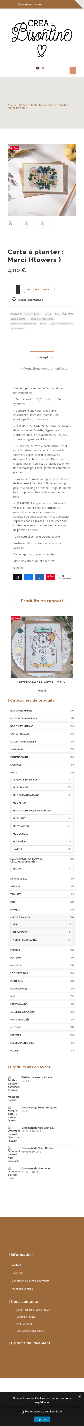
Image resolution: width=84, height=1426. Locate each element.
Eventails (15, 764)
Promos (15, 909)
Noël (57, 313)
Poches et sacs (19, 973)
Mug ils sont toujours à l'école (32, 810)
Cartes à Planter (29, 105)
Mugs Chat (19, 818)
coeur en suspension (22, 1011)
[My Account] (29, 70)
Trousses (15, 894)
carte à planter (18, 318)
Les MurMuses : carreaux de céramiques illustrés (26, 860)
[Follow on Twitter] (64, 5)
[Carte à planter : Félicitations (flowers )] (79, 713)
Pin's (12, 901)
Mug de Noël (20, 833)
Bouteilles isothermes (23, 718)
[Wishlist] (35, 70)
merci (43, 323)
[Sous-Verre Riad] (5, 713)
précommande (18, 1004)
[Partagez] (28, 577)
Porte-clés (16, 980)
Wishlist (16, 1265)
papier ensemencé (61, 323)
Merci (43, 105)
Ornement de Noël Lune (35, 1168)
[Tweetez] (17, 577)
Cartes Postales (19, 733)
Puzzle (14, 1050)
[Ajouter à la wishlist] (58, 690)
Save (16, 148)
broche (17, 868)
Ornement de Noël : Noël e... (38, 1148)
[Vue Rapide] (51, 687)
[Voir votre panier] (41, 70)
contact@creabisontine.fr (30, 1330)
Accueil (12, 105)
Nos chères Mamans (21, 726)
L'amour (17, 849)
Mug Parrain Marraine (26, 795)
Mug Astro (19, 802)
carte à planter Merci (42, 318)
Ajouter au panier (38, 289)
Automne (15, 1027)
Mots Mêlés (19, 841)
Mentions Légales (22, 1288)
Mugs (13, 772)
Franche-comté (19, 757)
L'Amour (15, 949)
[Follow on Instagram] (72, 5)
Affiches (15, 886)
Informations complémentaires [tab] (44, 368)
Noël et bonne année (25, 939)
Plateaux (15, 957)
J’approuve (42, 1419)
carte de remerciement (23, 323)
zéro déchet (17, 328)
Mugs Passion (21, 826)
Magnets (15, 965)
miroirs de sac (18, 878)
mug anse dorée (19, 1019)
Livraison (17, 1273)
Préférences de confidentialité (43, 1411)
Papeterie (15, 1035)
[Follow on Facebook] (57, 5)
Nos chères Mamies (21, 710)
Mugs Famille (21, 787)
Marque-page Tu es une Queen (39, 1107)
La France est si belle (25, 779)
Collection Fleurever (23, 741)
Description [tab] (44, 357)
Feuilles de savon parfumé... (37, 1077)
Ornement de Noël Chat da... (38, 1127)
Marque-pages (18, 988)
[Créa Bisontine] (42, 36)
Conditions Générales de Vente (30, 1281)
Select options (35, 687)
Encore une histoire (22, 1042)
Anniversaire (20, 932)
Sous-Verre (16, 749)
